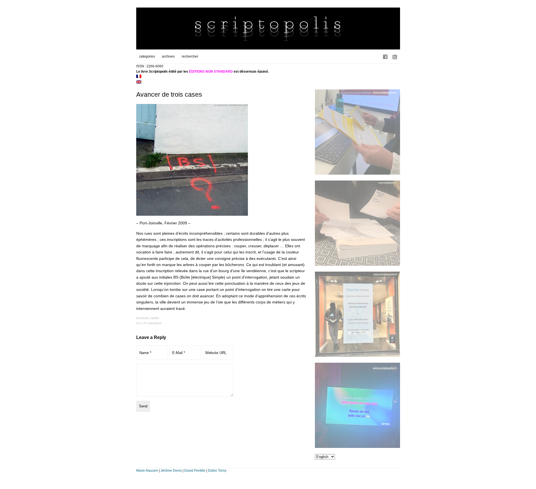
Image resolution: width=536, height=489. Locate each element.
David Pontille (194, 471)
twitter (155, 318)
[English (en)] (138, 82)
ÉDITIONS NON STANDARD (211, 71)
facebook (142, 318)
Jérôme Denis (171, 471)
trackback (155, 323)
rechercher (190, 56)
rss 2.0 (141, 323)
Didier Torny (217, 471)
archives (168, 56)
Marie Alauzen (147, 471)
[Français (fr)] (138, 77)
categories (147, 56)
